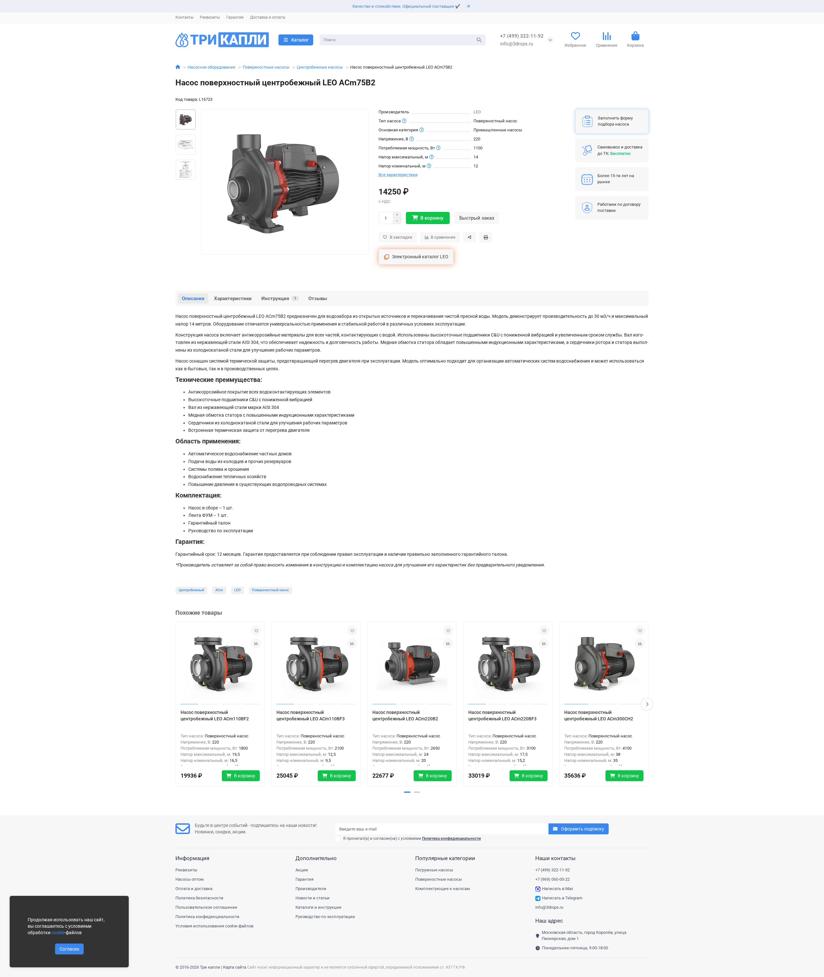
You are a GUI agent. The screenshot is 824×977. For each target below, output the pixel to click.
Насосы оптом (189, 879)
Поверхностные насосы (266, 67)
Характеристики (233, 298)
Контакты (184, 17)
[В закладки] (256, 630)
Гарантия (235, 17)
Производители (310, 888)
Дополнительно (316, 858)
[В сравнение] (256, 643)
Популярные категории (445, 858)
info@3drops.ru (516, 44)
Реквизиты (210, 17)
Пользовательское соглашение (206, 907)
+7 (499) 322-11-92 (522, 36)
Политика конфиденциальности (207, 916)
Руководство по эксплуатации (325, 916)
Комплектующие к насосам (442, 888)
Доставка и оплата (267, 17)
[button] (177, 704)
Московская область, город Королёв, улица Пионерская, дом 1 (584, 935)
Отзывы (317, 298)
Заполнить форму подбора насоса (615, 121)
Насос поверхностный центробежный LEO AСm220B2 (405, 715)
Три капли (210, 967)
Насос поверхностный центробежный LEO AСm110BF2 (215, 715)
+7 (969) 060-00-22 (552, 879)
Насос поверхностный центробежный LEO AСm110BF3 (310, 715)
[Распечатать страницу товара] (485, 237)
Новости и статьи (312, 898)
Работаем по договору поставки (619, 207)
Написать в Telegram (562, 898)
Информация (192, 858)
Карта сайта (234, 967)
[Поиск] (479, 40)
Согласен (69, 949)
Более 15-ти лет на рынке (615, 178)
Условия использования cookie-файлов (214, 926)
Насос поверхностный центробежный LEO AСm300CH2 (598, 715)
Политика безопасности (199, 898)
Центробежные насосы (320, 67)
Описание (193, 298)
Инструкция (278, 298)
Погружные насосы (434, 870)
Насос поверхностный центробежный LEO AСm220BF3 (502, 715)
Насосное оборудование (211, 67)
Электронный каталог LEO (420, 256)
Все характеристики (398, 174)
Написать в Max (557, 888)
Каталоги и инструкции (318, 907)
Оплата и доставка (193, 888)
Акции (301, 870)
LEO (477, 111)
